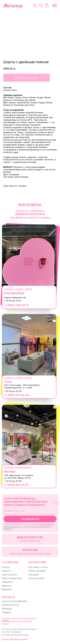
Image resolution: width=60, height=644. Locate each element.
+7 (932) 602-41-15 (16, 484)
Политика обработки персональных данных (19, 619)
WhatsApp (7, 608)
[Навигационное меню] (54, 5)
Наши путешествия (12, 578)
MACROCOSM (30, 549)
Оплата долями (36, 578)
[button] (35, 5)
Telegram (6, 612)
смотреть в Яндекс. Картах (18, 289)
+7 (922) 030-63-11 (16, 305)
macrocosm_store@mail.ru (14, 601)
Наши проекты (9, 574)
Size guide (33, 574)
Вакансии (6, 585)
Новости (6, 570)
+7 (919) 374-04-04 (16, 395)
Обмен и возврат (37, 570)
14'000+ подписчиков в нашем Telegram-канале (30, 554)
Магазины (7, 589)
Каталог (6, 567)
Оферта (5, 624)
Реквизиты (7, 581)
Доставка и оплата (38, 567)
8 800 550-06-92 (10, 605)
